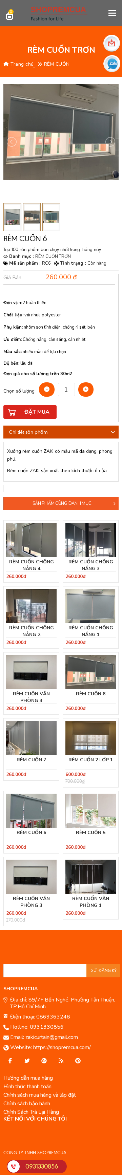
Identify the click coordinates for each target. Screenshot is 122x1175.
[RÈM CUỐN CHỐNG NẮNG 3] (90, 540)
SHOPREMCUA (20, 989)
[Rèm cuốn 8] (90, 672)
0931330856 (47, 1027)
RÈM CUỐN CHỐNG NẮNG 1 (90, 631)
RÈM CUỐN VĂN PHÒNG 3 (31, 697)
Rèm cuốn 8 (90, 694)
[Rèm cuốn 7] (31, 738)
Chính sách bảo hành (26, 1103)
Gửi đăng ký (103, 970)
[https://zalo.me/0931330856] (27, 1061)
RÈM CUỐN (57, 64)
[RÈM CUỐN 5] (90, 811)
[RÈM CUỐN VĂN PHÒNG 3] (31, 672)
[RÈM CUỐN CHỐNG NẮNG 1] (90, 606)
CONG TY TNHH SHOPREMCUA (34, 1152)
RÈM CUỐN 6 (31, 832)
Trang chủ (21, 64)
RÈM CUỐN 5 (90, 832)
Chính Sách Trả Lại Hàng (31, 1112)
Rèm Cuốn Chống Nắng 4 (31, 565)
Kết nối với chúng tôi (35, 1119)
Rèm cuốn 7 (31, 760)
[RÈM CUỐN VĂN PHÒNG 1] (90, 877)
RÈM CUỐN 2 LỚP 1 (90, 760)
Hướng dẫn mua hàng (28, 1078)
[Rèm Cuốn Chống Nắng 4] (31, 540)
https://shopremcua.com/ (62, 1047)
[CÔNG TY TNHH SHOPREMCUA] (61, 13)
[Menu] (112, 13)
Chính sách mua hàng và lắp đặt (39, 1095)
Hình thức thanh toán (27, 1086)
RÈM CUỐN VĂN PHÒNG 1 (90, 902)
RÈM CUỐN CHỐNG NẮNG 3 (90, 565)
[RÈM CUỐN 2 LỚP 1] (90, 738)
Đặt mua (36, 412)
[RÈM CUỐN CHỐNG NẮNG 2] (31, 606)
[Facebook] (10, 1061)
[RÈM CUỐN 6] (31, 811)
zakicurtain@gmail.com (51, 1037)
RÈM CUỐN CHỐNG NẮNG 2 (31, 631)
